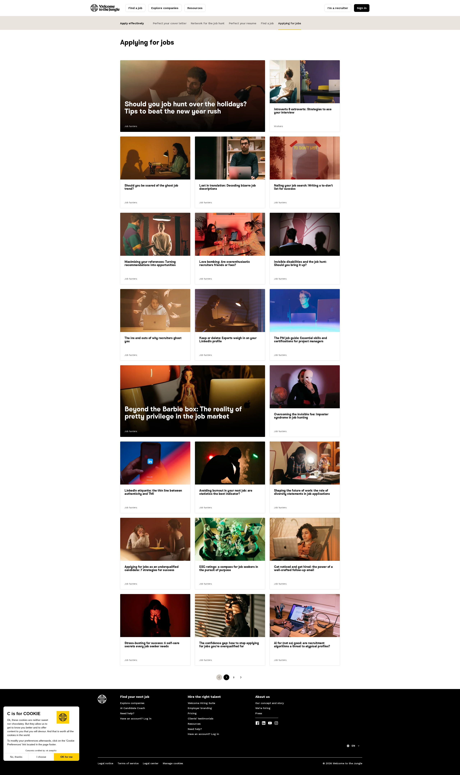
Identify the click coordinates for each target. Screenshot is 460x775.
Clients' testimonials (200, 718)
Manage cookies (173, 763)
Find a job (135, 8)
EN (353, 745)
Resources (195, 8)
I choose (41, 756)
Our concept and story (269, 703)
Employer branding (200, 708)
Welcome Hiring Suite (201, 703)
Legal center (150, 763)
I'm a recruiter (338, 8)
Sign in (362, 8)
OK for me (66, 756)
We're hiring (262, 708)
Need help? (127, 713)
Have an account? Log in (135, 718)
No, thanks (16, 756)
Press (258, 713)
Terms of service (128, 763)
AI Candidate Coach (132, 708)
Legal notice (105, 763)
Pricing (192, 713)
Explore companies (164, 8)
